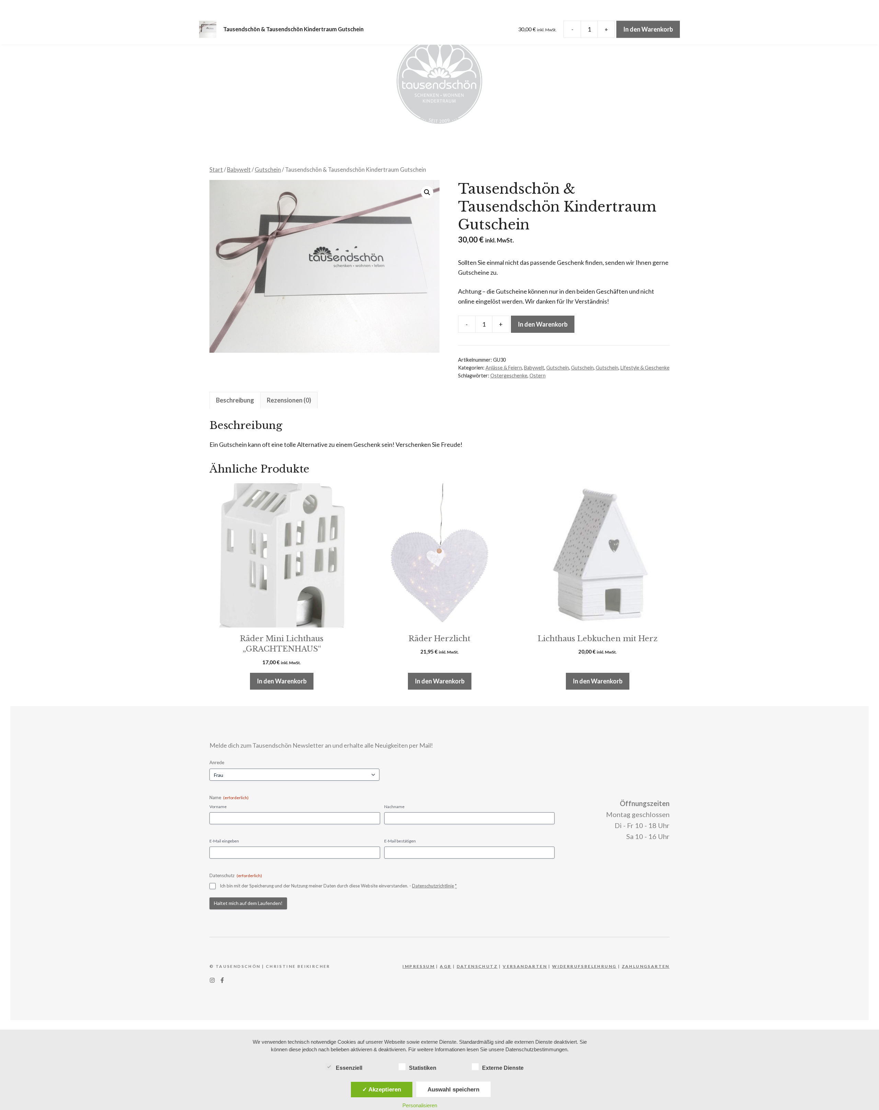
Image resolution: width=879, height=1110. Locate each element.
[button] (427, 192)
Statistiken (422, 1068)
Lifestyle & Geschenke (645, 368)
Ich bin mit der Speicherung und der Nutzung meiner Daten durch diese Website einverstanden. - (338, 885)
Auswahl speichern (453, 1089)
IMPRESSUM (418, 966)
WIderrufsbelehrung (584, 966)
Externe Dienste (503, 1068)
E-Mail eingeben (224, 840)
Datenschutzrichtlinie (433, 885)
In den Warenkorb (543, 324)
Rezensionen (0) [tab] (289, 400)
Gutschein (268, 169)
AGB (445, 966)
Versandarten (525, 966)
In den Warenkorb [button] (282, 681)
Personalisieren (419, 1105)
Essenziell (349, 1068)
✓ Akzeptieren (381, 1089)
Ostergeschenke (508, 375)
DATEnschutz (477, 966)
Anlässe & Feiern (504, 368)
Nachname (394, 806)
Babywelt (239, 169)
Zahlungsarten (646, 966)
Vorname (218, 806)
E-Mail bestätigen (400, 840)
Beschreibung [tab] (235, 400)
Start (216, 169)
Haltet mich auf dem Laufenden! (248, 903)
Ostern (537, 375)
